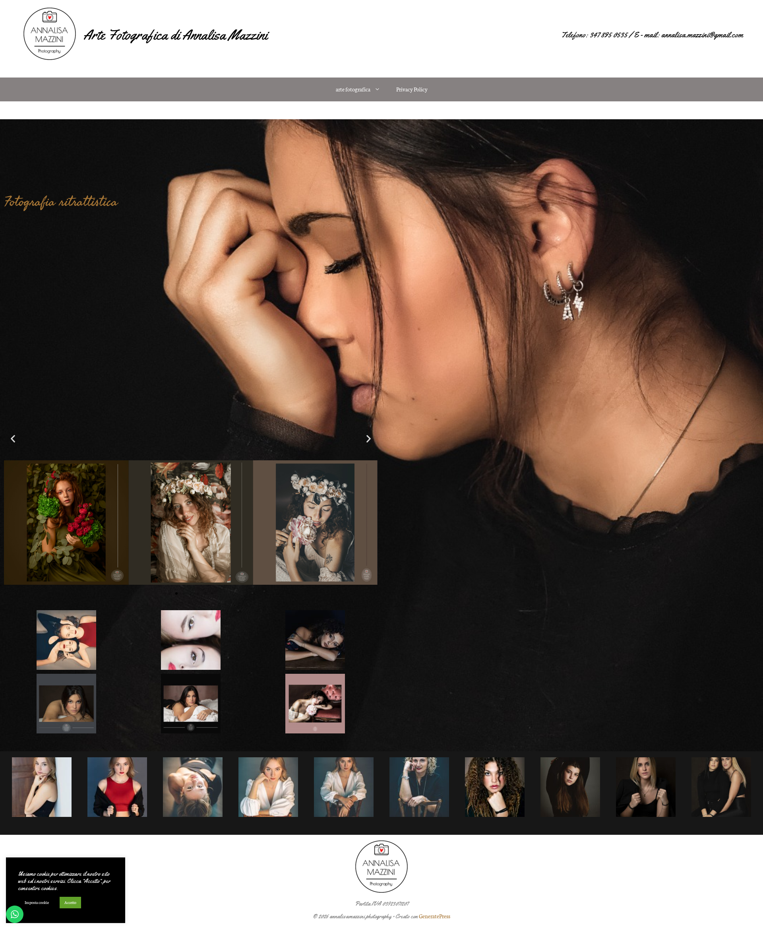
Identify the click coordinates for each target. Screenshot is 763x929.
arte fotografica (353, 89)
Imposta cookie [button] (37, 902)
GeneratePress (434, 916)
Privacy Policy (412, 89)
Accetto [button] (70, 902)
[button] (13, 438)
